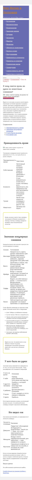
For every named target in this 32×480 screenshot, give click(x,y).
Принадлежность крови (15, 128)
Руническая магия (13, 64)
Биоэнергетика (12, 24)
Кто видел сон (11, 135)
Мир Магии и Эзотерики (12, 10)
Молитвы (9, 44)
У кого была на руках (14, 133)
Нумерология (11, 28)
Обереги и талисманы (14, 47)
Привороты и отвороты (15, 57)
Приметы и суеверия (14, 61)
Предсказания (11, 54)
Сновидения (11, 67)
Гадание (9, 34)
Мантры (9, 41)
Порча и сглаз (11, 51)
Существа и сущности (15, 74)
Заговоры (10, 37)
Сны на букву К (8, 98)
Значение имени (12, 31)
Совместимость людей (14, 70)
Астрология (10, 21)
